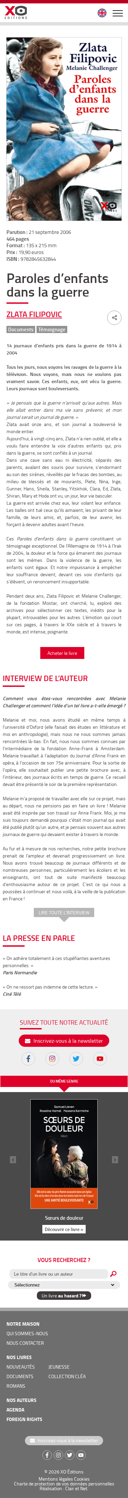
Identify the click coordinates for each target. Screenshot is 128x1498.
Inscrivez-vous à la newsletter (67, 1040)
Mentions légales (56, 1479)
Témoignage (52, 329)
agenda (15, 1409)
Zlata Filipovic (34, 314)
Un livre (61, 1295)
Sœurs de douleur (64, 1217)
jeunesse (59, 1366)
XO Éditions (72, 1471)
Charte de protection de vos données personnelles (64, 1483)
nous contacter (25, 1343)
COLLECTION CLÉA (67, 1376)
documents (19, 1376)
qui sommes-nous (27, 1333)
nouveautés (20, 1366)
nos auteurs (21, 1400)
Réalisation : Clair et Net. (64, 1488)
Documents (20, 329)
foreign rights (24, 1419)
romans (15, 1386)
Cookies (82, 1479)
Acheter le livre (62, 653)
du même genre (64, 1081)
